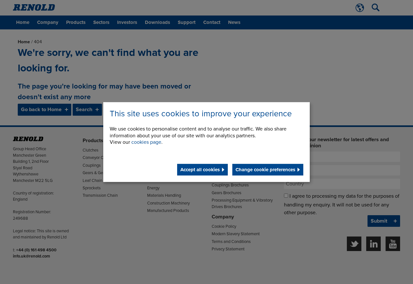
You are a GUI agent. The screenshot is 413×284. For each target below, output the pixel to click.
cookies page (146, 142)
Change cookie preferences (265, 170)
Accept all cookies (200, 170)
